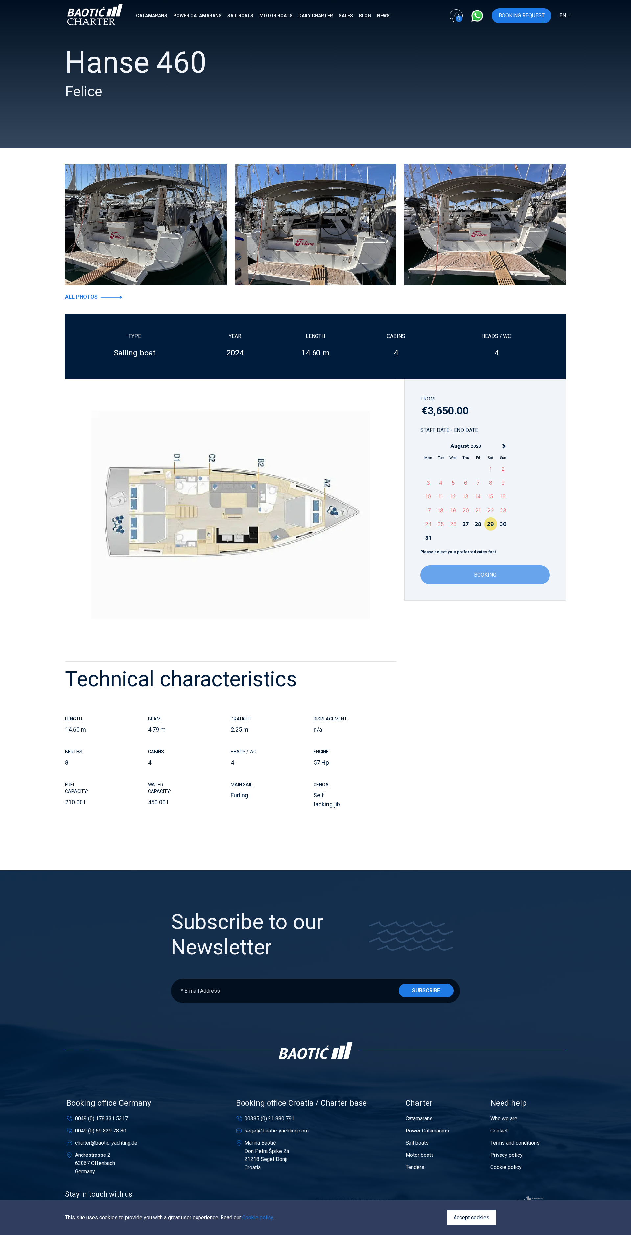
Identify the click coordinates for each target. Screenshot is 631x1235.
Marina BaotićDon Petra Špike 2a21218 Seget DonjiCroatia (267, 1155)
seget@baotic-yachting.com (277, 1131)
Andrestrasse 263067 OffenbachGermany (95, 1163)
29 (490, 524)
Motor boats (276, 15)
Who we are (503, 1118)
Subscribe (426, 990)
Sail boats (240, 15)
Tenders (415, 1167)
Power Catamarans (197, 15)
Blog (365, 15)
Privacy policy (506, 1155)
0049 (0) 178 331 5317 (101, 1118)
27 (465, 524)
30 (503, 524)
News (384, 15)
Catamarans (152, 15)
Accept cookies (471, 1217)
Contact (499, 1131)
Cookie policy (506, 1167)
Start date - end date (449, 430)
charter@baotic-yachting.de (106, 1143)
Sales (346, 15)
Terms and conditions (515, 1143)
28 (478, 524)
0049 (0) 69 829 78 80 (100, 1131)
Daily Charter (316, 15)
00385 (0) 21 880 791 (269, 1118)
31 (428, 538)
